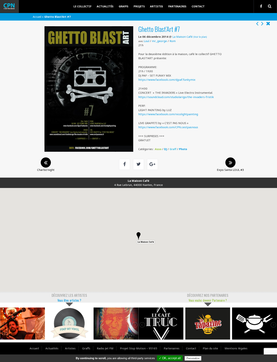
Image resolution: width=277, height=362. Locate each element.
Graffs (123, 6)
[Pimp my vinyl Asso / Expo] (69, 324)
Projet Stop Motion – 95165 (138, 348)
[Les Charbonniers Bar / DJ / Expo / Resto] (254, 324)
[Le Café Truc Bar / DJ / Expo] (160, 324)
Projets (139, 6)
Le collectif (82, 6)
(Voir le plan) (200, 36)
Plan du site (210, 348)
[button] (138, 236)
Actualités (105, 6)
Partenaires (177, 6)
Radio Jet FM (105, 348)
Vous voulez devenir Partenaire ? (208, 300)
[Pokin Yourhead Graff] (116, 324)
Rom (173, 41)
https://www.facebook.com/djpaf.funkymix (166, 79)
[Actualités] (268, 23)
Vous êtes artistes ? (69, 300)
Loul (146, 41)
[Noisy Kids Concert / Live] (22, 324)
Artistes (156, 6)
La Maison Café (182, 36)
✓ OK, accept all (170, 358)
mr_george (159, 41)
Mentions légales (236, 348)
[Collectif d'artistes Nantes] (12, 6)
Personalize (193, 358)
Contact (198, 6)
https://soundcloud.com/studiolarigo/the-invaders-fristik (176, 97)
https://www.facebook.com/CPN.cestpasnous (168, 127)
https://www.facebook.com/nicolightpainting (168, 114)
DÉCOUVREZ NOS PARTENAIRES (207, 295)
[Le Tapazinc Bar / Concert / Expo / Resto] (207, 324)
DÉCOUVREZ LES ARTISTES (69, 295)
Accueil (37, 16)
